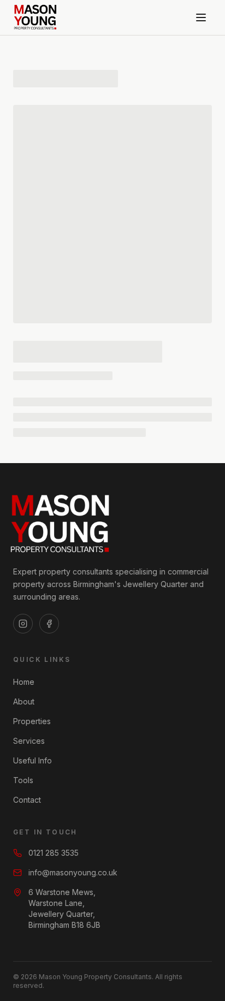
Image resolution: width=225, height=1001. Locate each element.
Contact (27, 799)
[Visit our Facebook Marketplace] (49, 623)
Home (23, 681)
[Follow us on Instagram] (23, 623)
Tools (23, 780)
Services (29, 740)
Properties (32, 721)
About (23, 701)
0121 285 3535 (53, 852)
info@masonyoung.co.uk (72, 872)
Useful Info (32, 760)
